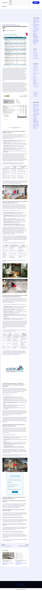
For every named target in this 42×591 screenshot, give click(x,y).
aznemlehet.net (11, 506)
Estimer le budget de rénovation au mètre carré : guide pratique (36, 21)
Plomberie (34, 77)
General (34, 75)
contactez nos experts (17, 455)
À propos (10, 1)
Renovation (35, 78)
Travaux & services (36, 86)
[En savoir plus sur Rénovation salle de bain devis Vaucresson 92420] (21, 555)
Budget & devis (35, 67)
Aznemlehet (4, 2)
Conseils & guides (36, 70)
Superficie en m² (10, 482)
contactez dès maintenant (23, 539)
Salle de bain (35, 85)
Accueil (10, 0)
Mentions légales (35, 92)
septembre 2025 (35, 58)
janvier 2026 (35, 52)
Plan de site (35, 96)
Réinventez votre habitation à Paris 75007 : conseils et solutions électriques (36, 41)
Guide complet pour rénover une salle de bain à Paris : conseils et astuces (36, 26)
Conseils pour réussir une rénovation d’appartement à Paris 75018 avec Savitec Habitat (35, 36)
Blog (10, 3)
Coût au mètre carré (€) (11, 486)
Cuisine (34, 71)
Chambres (34, 68)
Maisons (10, 4)
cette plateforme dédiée (16, 354)
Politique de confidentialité (21, 585)
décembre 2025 (35, 54)
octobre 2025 (35, 57)
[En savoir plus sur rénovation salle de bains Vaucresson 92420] (8, 555)
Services (10, 2)
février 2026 (35, 51)
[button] (36, 2)
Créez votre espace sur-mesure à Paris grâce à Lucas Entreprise (36, 30)
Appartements (35, 65)
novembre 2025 (35, 55)
